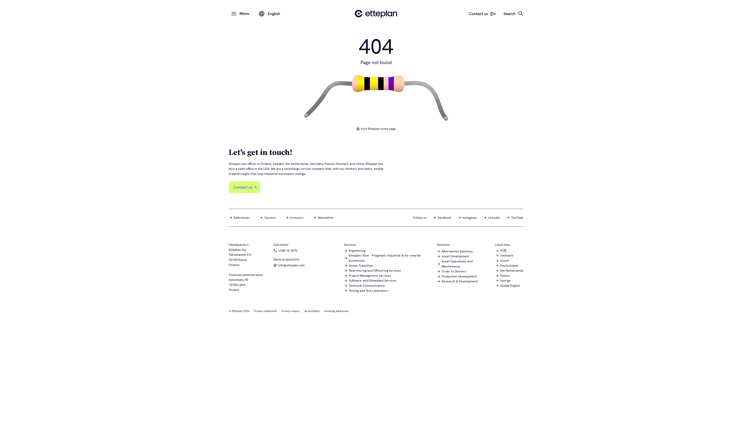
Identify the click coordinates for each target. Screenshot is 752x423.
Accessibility (312, 311)
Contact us (242, 187)
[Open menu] (234, 14)
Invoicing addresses (336, 311)
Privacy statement (265, 311)
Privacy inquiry (291, 311)
